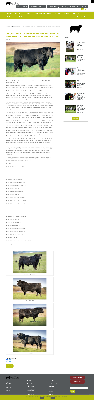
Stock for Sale (51, 386)
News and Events (52, 380)
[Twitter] (10, 360)
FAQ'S (18, 6)
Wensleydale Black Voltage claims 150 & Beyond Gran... (81, 96)
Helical (25, 6)
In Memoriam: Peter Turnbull (81, 44)
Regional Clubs (30, 385)
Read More (47, 397)
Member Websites (30, 387)
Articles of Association (31, 391)
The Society (29, 380)
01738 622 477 (9, 387)
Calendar (50, 387)
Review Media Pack (77, 377)
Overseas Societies (31, 386)
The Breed (29, 377)
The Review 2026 (74, 6)
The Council (29, 383)
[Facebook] (7, 360)
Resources (51, 391)
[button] (92, 1)
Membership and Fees (31, 389)
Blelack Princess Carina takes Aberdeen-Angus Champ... (81, 84)
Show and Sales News (53, 385)
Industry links (77, 381)
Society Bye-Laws (30, 390)
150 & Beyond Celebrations (37, 6)
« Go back (9, 365)
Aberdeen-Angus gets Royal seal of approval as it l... (81, 108)
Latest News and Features (53, 383)
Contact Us (63, 6)
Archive (50, 389)
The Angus (84, 6)
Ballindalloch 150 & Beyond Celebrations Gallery (81, 58)
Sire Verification (30, 394)
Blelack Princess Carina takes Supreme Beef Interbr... (81, 70)
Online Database (52, 6)
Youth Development (53, 377)
